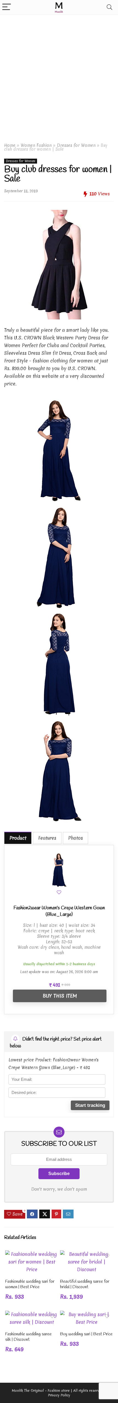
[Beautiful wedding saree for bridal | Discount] (86, 1254)
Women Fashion (36, 145)
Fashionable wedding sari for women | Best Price (29, 1284)
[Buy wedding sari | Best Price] (86, 1314)
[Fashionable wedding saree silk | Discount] (31, 1314)
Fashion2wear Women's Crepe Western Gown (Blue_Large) (59, 911)
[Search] (109, 7)
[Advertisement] (59, 76)
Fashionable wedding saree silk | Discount (28, 1336)
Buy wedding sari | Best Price (86, 1334)
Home (9, 145)
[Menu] (6, 7)
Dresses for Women (76, 145)
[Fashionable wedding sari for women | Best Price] (31, 1254)
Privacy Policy (59, 1395)
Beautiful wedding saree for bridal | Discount (84, 1284)
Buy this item (60, 995)
